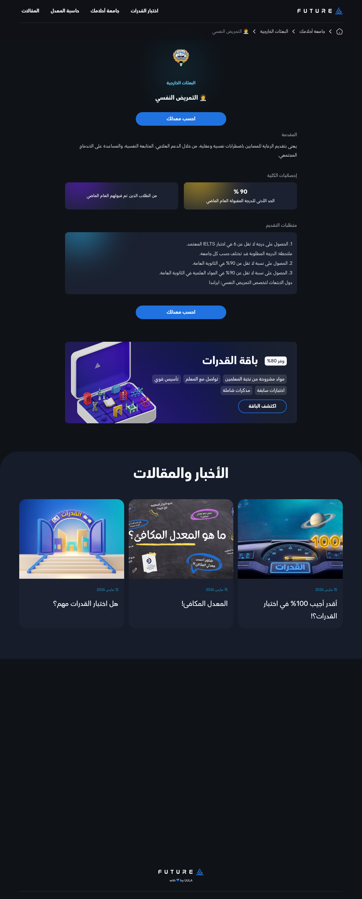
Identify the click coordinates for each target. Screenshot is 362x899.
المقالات (30, 11)
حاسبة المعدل (65, 11)
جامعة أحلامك (104, 11)
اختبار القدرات (144, 11)
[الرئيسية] (339, 31)
